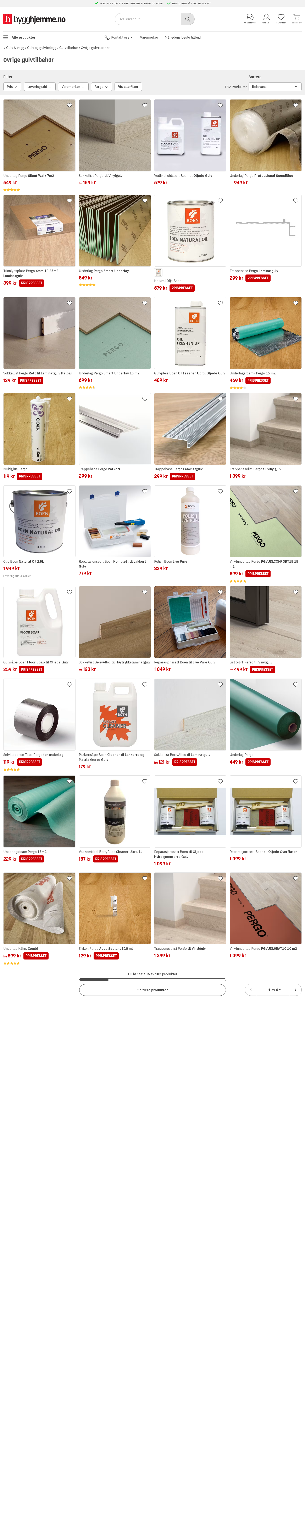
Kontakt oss (120, 37)
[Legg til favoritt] (69, 105)
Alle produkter (23, 37)
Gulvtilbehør (68, 48)
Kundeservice (250, 22)
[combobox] (273, 990)
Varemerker (149, 37)
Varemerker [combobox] (71, 87)
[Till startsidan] (34, 19)
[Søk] (188, 19)
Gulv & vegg (15, 48)
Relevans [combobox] (259, 87)
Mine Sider (266, 22)
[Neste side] (295, 990)
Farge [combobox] (99, 87)
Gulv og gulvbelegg (41, 48)
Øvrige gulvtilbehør (95, 48)
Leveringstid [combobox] (37, 87)
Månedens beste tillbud (183, 37)
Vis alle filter (128, 87)
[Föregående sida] (251, 990)
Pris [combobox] (10, 87)
